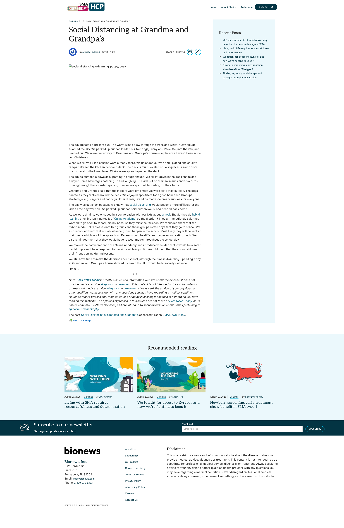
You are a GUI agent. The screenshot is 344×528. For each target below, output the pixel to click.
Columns (73, 21)
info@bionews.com (84, 478)
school (166, 214)
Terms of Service (134, 474)
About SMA (227, 7)
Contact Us (131, 499)
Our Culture (131, 461)
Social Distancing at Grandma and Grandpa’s (109, 314)
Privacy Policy (133, 480)
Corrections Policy (135, 468)
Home (212, 7)
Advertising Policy (135, 487)
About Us (130, 449)
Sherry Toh (177, 397)
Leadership (131, 455)
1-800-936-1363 (83, 482)
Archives (245, 7)
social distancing (140, 204)
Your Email (187, 424)
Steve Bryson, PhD (254, 397)
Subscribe (315, 429)
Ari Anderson (105, 397)
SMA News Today (174, 314)
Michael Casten (91, 51)
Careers (129, 493)
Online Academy (124, 218)
